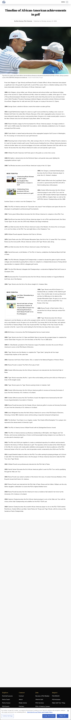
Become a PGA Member (42, 696)
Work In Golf (39, 699)
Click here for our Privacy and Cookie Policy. (40, 712)
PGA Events (5, 706)
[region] (35, 714)
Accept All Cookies (49, 716)
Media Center (23, 703)
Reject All (62, 716)
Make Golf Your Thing (58, 703)
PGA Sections (40, 703)
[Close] (68, 711)
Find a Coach (6, 699)
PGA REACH (55, 696)
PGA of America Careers (43, 706)
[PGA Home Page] (4, 2)
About (21, 699)
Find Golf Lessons (7, 696)
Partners (21, 706)
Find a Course (6, 703)
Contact (21, 696)
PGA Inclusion (56, 699)
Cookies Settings (7, 716)
